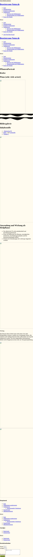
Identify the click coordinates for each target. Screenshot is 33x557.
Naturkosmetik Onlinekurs (14, 508)
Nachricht (3, 554)
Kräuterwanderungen (9, 11)
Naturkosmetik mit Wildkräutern (15, 15)
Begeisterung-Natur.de (10, 4)
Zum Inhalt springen (5, 0)
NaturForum (6, 510)
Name (2, 546)
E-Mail (2, 548)
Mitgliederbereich (8, 511)
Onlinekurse (6, 12)
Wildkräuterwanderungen (10, 505)
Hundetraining (7, 9)
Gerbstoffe (12, 132)
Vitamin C (6, 134)
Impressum (6, 531)
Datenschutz (6, 532)
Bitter (4, 132)
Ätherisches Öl (8, 131)
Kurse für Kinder (8, 17)
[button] (16, 20)
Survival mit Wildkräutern (14, 14)
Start (4, 8)
